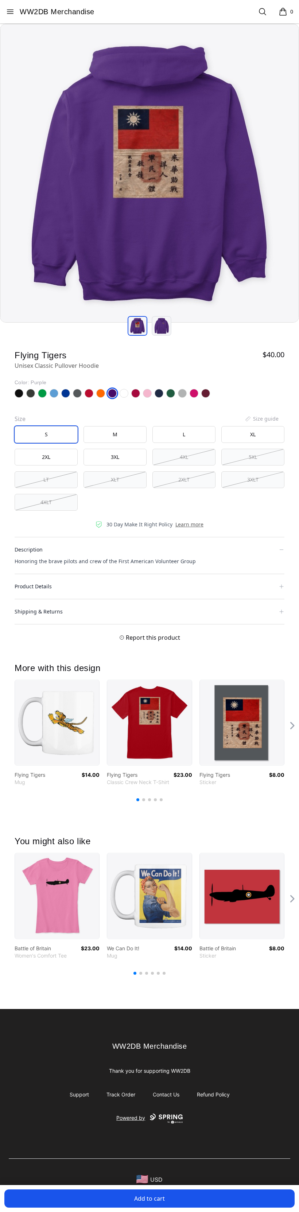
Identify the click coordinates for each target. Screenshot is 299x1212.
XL (253, 434)
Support (79, 1094)
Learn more (189, 524)
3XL (115, 456)
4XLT (46, 502)
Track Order (120, 1094)
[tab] (137, 326)
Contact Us (166, 1094)
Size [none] (20, 419)
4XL (184, 456)
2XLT (184, 479)
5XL (253, 456)
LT (46, 479)
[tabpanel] (149, 173)
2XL (46, 456)
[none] (261, 418)
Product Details (33, 586)
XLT (115, 479)
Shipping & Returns (39, 611)
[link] (57, 722)
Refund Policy (213, 1094)
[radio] (46, 434)
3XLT (253, 479)
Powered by (130, 1118)
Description (29, 549)
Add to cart (149, 1199)
